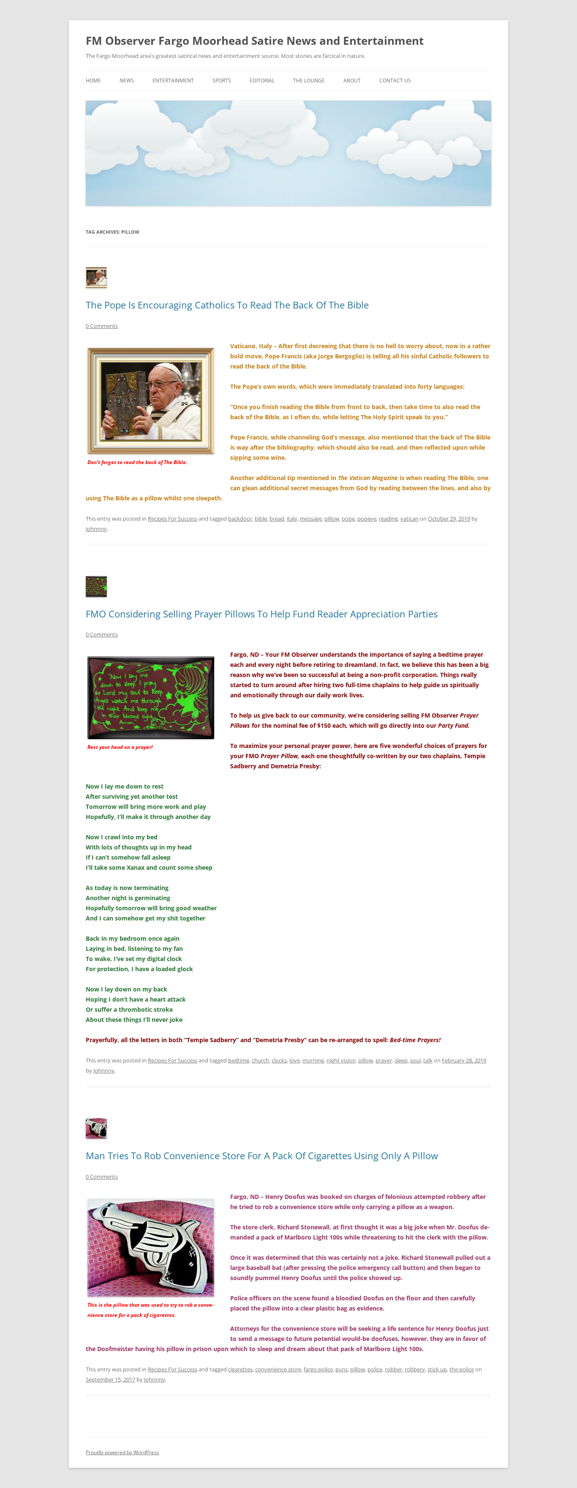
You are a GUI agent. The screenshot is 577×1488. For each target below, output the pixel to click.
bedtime (238, 1060)
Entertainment (173, 80)
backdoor (240, 518)
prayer (384, 1060)
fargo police (318, 1369)
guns (341, 1369)
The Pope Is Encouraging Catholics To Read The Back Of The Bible (227, 304)
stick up (437, 1369)
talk (428, 1060)
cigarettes (240, 1369)
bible (261, 518)
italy (292, 518)
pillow (331, 518)
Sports (221, 80)
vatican (409, 518)
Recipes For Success (172, 518)
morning (313, 1060)
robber (393, 1369)
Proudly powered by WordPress (122, 1452)
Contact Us (395, 80)
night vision (341, 1060)
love (294, 1060)
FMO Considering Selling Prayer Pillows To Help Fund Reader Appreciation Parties (262, 613)
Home (93, 80)
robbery (415, 1369)
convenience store (278, 1369)
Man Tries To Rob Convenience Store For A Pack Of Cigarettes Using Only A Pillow (262, 1155)
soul (415, 1060)
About (352, 80)
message (311, 518)
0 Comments (102, 326)
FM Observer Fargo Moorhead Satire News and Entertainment (255, 40)
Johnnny (96, 528)
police (374, 1369)
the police (461, 1369)
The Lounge (309, 80)
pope (348, 518)
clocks (279, 1060)
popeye (366, 518)
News (127, 80)
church (260, 1060)
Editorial (262, 80)
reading (388, 518)
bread (276, 518)
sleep (401, 1060)
